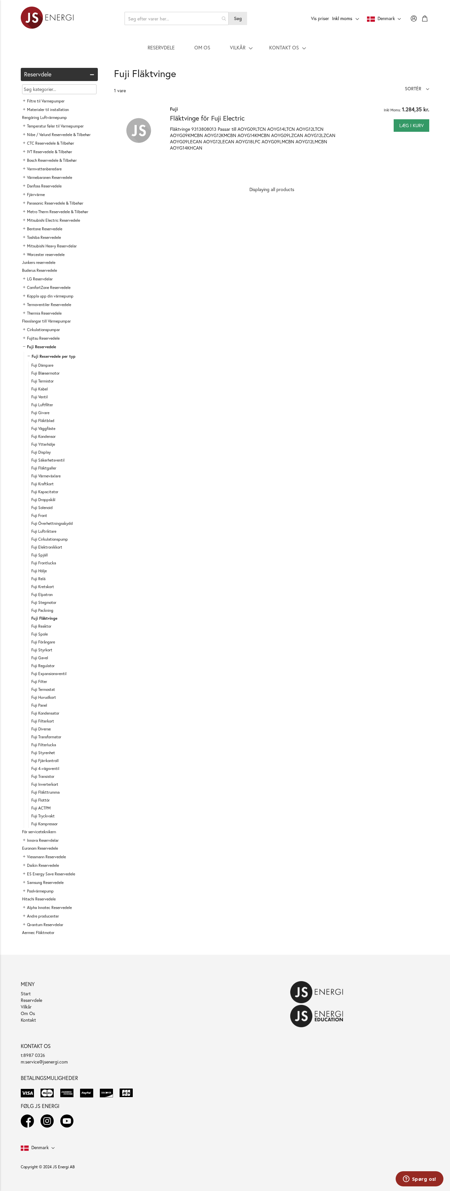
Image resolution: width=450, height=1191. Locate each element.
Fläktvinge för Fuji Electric (207, 118)
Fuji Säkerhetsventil (48, 460)
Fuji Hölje (39, 570)
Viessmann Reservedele (46, 856)
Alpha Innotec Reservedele (49, 907)
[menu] (225, 47)
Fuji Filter (39, 681)
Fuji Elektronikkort (46, 547)
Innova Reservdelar (43, 840)
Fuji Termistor (42, 381)
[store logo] (47, 18)
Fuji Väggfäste (43, 428)
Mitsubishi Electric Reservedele (53, 220)
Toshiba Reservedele (44, 237)
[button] (417, 88)
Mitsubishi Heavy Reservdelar (52, 245)
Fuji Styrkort (41, 649)
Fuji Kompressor (44, 823)
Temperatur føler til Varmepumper (55, 126)
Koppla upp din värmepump (50, 296)
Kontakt (28, 1020)
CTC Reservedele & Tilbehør (50, 143)
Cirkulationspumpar (43, 329)
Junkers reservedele (38, 262)
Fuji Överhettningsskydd (52, 523)
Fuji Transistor (42, 776)
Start (26, 993)
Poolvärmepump (40, 891)
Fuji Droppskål (43, 499)
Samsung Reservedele (45, 882)
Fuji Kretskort (42, 586)
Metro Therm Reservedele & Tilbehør (57, 211)
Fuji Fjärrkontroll (45, 760)
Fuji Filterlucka (43, 744)
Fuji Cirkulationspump (49, 539)
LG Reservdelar (40, 278)
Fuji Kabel (39, 388)
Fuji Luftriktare (43, 531)
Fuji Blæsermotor (45, 373)
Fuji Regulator (43, 665)
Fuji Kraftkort (42, 483)
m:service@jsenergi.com (44, 1062)
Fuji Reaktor (41, 626)
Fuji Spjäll (39, 555)
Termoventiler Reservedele (49, 304)
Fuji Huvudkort (43, 697)
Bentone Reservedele (44, 228)
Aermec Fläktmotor (38, 932)
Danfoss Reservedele (44, 186)
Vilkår (26, 1007)
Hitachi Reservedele (39, 898)
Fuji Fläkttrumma (45, 792)
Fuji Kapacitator (44, 491)
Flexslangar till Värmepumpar (46, 321)
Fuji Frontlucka (43, 562)
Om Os (28, 1013)
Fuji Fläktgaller (43, 468)
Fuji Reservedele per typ (53, 356)
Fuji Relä (38, 578)
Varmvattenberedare (44, 168)
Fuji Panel (39, 705)
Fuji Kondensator (45, 713)
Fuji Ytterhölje (43, 444)
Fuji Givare (40, 412)
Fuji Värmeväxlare (46, 475)
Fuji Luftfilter (42, 404)
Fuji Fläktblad (42, 420)
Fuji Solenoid (42, 507)
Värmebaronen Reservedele (49, 177)
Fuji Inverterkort (44, 784)
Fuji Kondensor (43, 436)
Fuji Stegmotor (43, 602)
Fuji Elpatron (42, 594)
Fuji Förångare (43, 641)
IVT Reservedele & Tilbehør (49, 151)
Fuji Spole (39, 634)
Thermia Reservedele (44, 313)
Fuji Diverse (41, 728)
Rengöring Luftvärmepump (44, 117)
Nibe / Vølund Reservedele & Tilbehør (59, 134)
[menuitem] (161, 47)
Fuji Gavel (39, 657)
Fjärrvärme (36, 194)
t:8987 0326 (33, 1055)
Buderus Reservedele (39, 270)
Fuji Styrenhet (43, 752)
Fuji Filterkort (42, 721)
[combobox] (177, 18)
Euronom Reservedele (40, 848)
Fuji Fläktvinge (44, 618)
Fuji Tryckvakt (43, 815)
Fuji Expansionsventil (49, 673)
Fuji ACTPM (41, 808)
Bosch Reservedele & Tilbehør (52, 160)
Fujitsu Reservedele (43, 338)
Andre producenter (43, 916)
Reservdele (31, 1000)
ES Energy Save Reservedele (51, 873)
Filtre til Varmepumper (46, 101)
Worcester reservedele (46, 254)
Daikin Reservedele (43, 865)
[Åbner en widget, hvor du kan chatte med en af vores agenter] (419, 1179)
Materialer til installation (48, 109)
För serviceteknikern (39, 831)
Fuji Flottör (40, 800)
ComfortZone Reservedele (48, 287)
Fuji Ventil (39, 396)
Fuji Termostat (43, 689)
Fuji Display (41, 452)
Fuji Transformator (46, 736)
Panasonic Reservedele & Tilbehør (55, 203)
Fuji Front (39, 515)
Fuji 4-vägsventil (45, 768)
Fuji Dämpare (42, 365)
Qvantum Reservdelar (45, 924)
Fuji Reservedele (41, 346)
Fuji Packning (42, 610)
